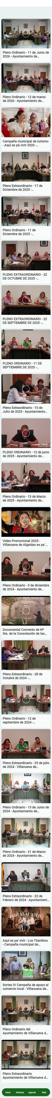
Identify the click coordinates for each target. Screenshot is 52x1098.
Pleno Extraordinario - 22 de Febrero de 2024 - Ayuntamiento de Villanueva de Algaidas (26, 898)
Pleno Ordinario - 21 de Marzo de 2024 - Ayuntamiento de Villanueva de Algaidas (24, 854)
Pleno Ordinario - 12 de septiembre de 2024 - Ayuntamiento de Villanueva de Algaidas (25, 720)
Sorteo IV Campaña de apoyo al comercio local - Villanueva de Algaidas (25, 987)
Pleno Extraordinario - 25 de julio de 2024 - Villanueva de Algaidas (26, 765)
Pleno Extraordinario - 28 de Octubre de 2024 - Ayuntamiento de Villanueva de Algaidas (25, 676)
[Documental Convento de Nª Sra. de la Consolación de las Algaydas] (26, 611)
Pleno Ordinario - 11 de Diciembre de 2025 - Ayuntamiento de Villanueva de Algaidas (25, 232)
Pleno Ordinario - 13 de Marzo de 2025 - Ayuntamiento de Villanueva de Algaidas (24, 498)
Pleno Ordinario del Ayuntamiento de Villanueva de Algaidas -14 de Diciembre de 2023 (25, 1031)
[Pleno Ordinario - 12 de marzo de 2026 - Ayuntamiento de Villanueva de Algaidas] (26, 78)
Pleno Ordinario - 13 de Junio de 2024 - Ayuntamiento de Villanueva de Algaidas (26, 809)
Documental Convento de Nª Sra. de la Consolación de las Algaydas (24, 631)
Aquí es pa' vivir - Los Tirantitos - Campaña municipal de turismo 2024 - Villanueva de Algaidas (25, 942)
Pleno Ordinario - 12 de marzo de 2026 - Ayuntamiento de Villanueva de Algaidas (24, 99)
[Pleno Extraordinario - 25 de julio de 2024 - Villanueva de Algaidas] (26, 744)
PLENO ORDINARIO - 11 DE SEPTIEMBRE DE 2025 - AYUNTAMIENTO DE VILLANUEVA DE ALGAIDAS (23, 365)
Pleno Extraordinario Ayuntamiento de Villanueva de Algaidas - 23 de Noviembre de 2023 (25, 1075)
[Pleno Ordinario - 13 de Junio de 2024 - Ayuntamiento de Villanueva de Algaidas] (26, 788)
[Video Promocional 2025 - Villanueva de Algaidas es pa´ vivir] (26, 522)
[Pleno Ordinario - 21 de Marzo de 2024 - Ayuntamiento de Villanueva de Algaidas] (26, 833)
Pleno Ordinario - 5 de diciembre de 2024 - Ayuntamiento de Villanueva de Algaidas (26, 587)
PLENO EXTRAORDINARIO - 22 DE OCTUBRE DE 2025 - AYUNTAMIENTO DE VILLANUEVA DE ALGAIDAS (25, 276)
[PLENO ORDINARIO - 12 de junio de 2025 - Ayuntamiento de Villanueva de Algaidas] (26, 433)
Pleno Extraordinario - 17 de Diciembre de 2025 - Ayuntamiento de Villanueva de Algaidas (25, 188)
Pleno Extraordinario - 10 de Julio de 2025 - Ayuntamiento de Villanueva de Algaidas (24, 410)
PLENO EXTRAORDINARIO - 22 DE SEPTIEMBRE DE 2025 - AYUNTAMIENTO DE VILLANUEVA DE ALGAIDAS (25, 321)
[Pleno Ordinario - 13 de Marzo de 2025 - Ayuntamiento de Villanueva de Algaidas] (26, 477)
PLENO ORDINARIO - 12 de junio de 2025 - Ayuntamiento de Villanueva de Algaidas (26, 454)
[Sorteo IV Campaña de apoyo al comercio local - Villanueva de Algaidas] (26, 966)
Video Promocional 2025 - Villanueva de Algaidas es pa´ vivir (24, 543)
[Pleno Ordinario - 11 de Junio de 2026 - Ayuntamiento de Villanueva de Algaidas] (26, 33)
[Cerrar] (3, 3)
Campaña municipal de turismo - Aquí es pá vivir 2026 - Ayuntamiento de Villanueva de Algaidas (25, 143)
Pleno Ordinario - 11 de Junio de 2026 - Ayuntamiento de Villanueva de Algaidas (26, 54)
